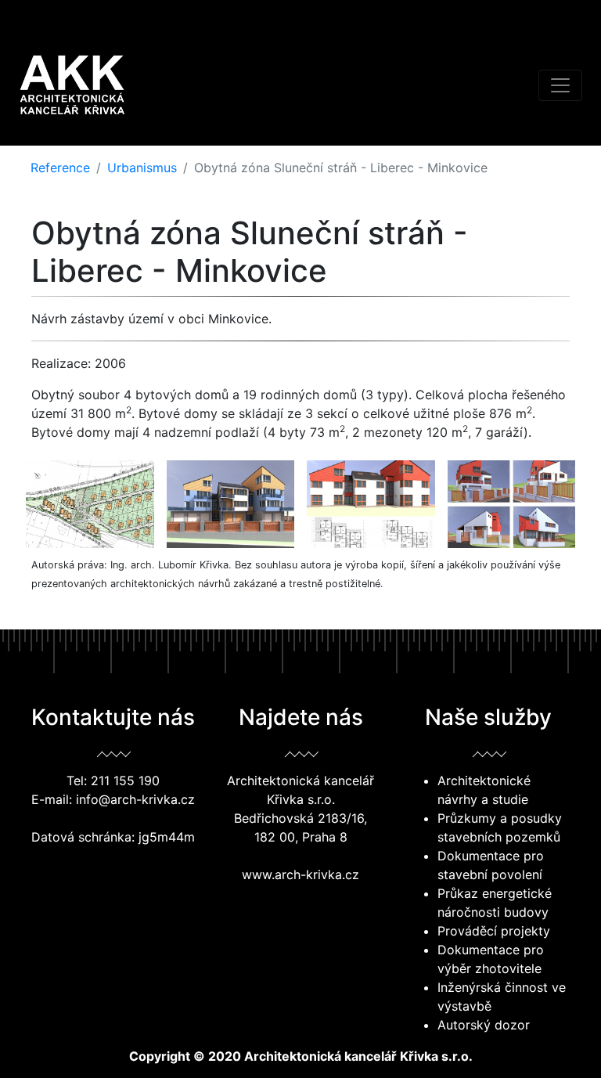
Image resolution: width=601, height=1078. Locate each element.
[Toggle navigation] (560, 85)
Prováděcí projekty (493, 931)
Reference (60, 167)
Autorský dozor (483, 1025)
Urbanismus (142, 167)
